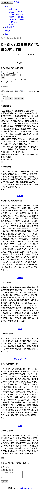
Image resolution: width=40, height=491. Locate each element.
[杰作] (23, 91)
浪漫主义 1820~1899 (16, 19)
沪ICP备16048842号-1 (25, 488)
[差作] (8, 91)
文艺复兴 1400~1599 (16, 12)
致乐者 (16, 2)
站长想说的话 (19, 99)
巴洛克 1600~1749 (16, 14)
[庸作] (13, 91)
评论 (2, 99)
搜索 (7, 34)
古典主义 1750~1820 (16, 17)
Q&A (7, 32)
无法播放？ (9, 99)
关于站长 (8, 30)
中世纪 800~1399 (15, 9)
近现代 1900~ (14, 22)
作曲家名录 (9, 7)
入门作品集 (9, 25)
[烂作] (3, 91)
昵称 (2, 467)
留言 (2, 477)
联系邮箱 (4, 470)
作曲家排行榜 (10, 27)
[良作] (18, 91)
